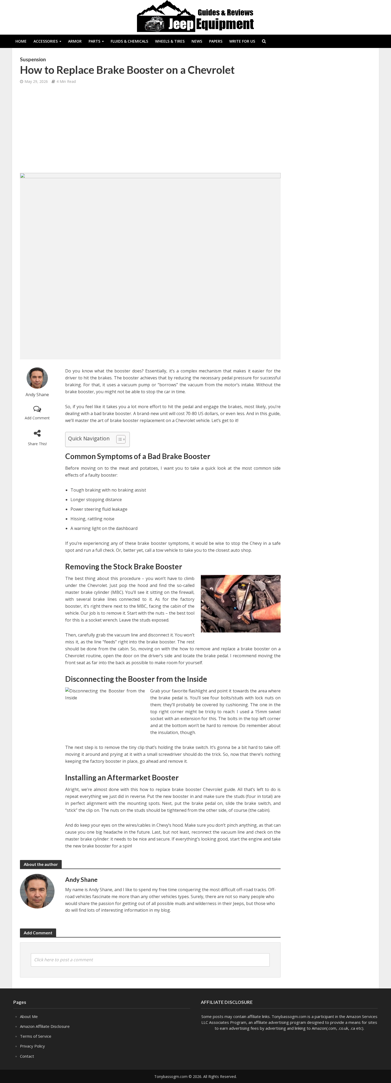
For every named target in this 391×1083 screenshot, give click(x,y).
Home (21, 41)
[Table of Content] (121, 439)
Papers (215, 41)
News (197, 41)
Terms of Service (35, 1036)
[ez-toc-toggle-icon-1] (118, 439)
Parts (94, 41)
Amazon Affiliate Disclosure (45, 1026)
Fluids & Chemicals (129, 41)
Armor (75, 41)
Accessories (46, 41)
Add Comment (37, 417)
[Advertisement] (150, 129)
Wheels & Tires (170, 41)
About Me (29, 1016)
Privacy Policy (32, 1046)
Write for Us (242, 41)
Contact (27, 1056)
